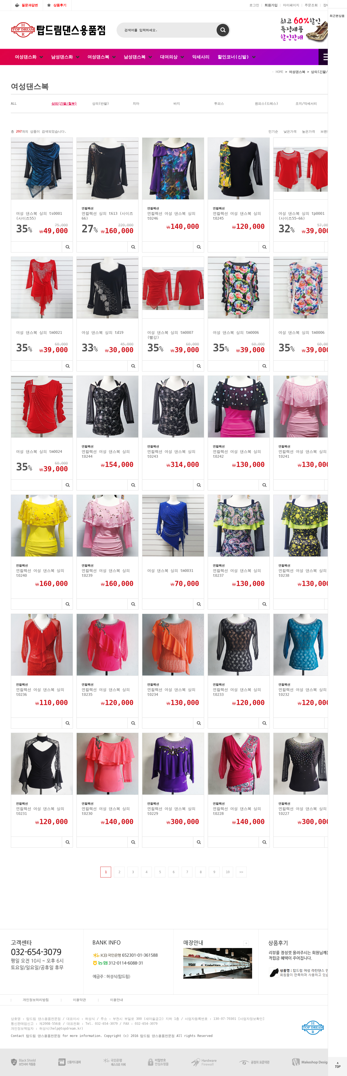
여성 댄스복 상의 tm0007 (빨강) (170, 335)
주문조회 (311, 5)
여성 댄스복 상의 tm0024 (39, 451)
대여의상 (170, 56)
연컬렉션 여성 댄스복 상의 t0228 (237, 811)
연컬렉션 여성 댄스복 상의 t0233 (237, 692)
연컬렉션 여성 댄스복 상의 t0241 (302, 454)
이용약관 (79, 1000)
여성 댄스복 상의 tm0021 (39, 332)
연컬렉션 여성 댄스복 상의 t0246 (171, 215)
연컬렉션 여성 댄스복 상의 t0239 (106, 573)
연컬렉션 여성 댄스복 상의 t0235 (106, 692)
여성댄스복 (100, 56)
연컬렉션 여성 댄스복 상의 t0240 (40, 573)
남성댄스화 (63, 56)
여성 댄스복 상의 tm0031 (170, 570)
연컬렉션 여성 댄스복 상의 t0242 (237, 454)
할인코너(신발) (235, 56)
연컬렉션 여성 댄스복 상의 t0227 (302, 811)
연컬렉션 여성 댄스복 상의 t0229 (171, 811)
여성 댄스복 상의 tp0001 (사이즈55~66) (301, 215)
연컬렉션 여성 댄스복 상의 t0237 (237, 573)
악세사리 (201, 56)
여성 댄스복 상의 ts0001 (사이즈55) (39, 215)
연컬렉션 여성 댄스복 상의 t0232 (302, 692)
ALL (14, 103)
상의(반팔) (100, 103)
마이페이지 (291, 5)
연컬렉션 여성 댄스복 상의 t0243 (171, 454)
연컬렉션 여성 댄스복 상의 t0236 (40, 692)
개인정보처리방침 (36, 1000)
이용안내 (116, 1000)
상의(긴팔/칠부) (323, 72)
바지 (177, 103)
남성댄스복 (136, 56)
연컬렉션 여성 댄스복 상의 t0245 (237, 215)
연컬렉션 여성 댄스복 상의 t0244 (106, 454)
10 (228, 872)
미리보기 (67, 247)
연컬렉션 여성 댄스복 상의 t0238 (302, 573)
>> (241, 872)
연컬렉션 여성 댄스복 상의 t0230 (106, 811)
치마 (136, 103)
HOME (279, 72)
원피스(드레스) (266, 103)
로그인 (254, 5)
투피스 (219, 103)
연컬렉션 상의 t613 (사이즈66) (107, 215)
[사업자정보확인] (251, 1019)
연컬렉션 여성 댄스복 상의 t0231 (40, 811)
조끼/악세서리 (306, 103)
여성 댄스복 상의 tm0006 (236, 332)
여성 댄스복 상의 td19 (102, 332)
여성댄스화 (27, 56)
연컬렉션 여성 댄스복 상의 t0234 (171, 692)
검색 (223, 30)
